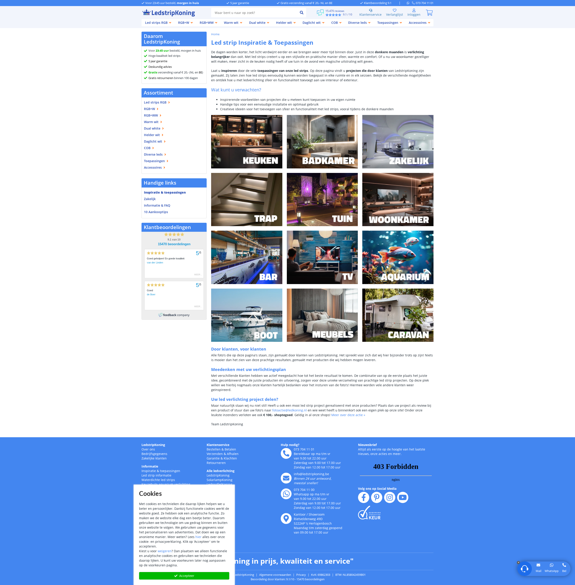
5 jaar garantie (157, 61)
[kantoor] (286, 518)
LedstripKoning (153, 445)
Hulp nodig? (290, 445)
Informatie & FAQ (157, 205)
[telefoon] (286, 453)
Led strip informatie (156, 475)
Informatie (150, 466)
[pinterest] (376, 497)
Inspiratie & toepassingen (161, 471)
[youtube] (402, 497)
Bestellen (214, 449)
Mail (538, 571)
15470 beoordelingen (174, 244)
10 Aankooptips (156, 212)
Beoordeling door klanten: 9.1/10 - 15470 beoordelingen (288, 579)
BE (200, 72)
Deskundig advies (160, 67)
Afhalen (233, 454)
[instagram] (389, 497)
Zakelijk (150, 199)
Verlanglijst (394, 14)
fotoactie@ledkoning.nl (289, 410)
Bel (564, 571)
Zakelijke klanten (154, 458)
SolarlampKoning (219, 480)
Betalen (230, 449)
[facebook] (363, 497)
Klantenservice (370, 14)
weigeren (165, 551)
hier (198, 537)
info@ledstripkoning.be (311, 474)
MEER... (198, 275)
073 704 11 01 (304, 449)
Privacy (301, 575)
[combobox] (254, 12)
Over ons (148, 449)
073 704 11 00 (304, 490)
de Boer (151, 294)
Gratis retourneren (160, 78)
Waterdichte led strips (158, 480)
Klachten (230, 458)
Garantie (213, 458)
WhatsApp (552, 571)
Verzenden (215, 454)
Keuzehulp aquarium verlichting (166, 484)
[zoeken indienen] (301, 12)
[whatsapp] (409, 3)
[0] (429, 12)
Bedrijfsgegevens (154, 454)
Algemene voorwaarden (275, 575)
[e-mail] (286, 478)
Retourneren (216, 463)
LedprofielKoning (219, 484)
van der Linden (155, 262)
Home (215, 34)
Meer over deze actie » (348, 415)
